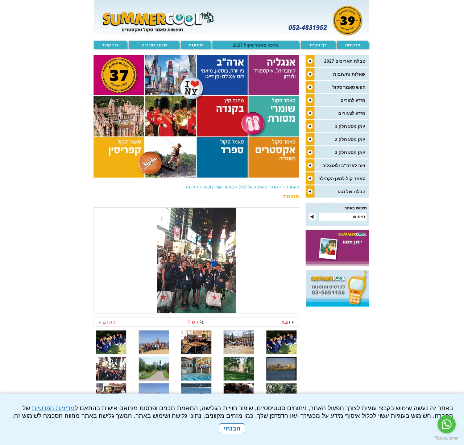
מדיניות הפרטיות (53, 408)
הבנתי (232, 428)
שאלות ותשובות (349, 74)
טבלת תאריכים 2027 (344, 61)
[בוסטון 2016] (153, 342)
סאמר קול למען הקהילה (341, 178)
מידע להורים (352, 100)
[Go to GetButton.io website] (446, 438)
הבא (285, 322)
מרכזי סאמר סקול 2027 (256, 45)
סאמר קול (290, 187)
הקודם (109, 322)
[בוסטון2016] (238, 342)
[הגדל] (201, 322)
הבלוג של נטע (351, 191)
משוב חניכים (154, 44)
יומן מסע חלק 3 (350, 152)
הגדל (193, 322)
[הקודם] (100, 322)
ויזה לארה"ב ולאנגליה (343, 165)
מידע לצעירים (351, 113)
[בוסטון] (196, 260)
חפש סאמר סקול (348, 87)
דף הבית (318, 44)
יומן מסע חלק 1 (350, 126)
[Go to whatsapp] (447, 424)
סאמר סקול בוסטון (218, 187)
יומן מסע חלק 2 (350, 139)
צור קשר (110, 44)
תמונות (195, 44)
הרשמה (352, 44)
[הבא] (292, 322)
